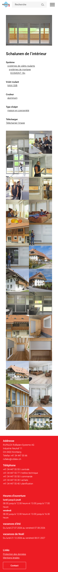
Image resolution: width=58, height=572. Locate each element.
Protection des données (14, 554)
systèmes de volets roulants (21, 66)
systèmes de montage (20, 69)
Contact (14, 565)
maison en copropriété (18, 110)
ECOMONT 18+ (17, 73)
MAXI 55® (12, 85)
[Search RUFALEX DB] (42, 4)
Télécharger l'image (15, 123)
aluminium (12, 98)
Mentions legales (11, 557)
